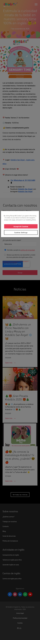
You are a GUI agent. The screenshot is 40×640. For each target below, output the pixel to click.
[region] (20, 224)
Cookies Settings (21, 232)
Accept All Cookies (21, 226)
